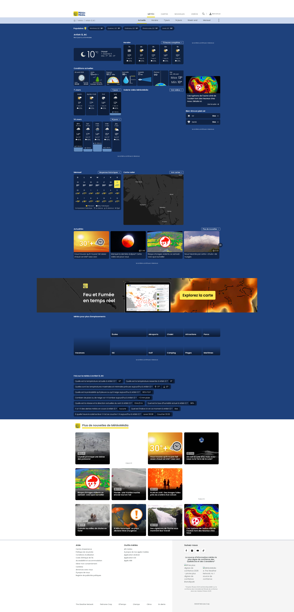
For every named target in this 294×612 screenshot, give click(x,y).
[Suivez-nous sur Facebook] (186, 551)
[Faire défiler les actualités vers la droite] (220, 245)
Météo (80, 20)
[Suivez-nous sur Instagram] (192, 551)
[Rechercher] (203, 14)
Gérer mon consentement (86, 564)
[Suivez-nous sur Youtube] (198, 551)
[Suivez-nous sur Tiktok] (203, 551)
